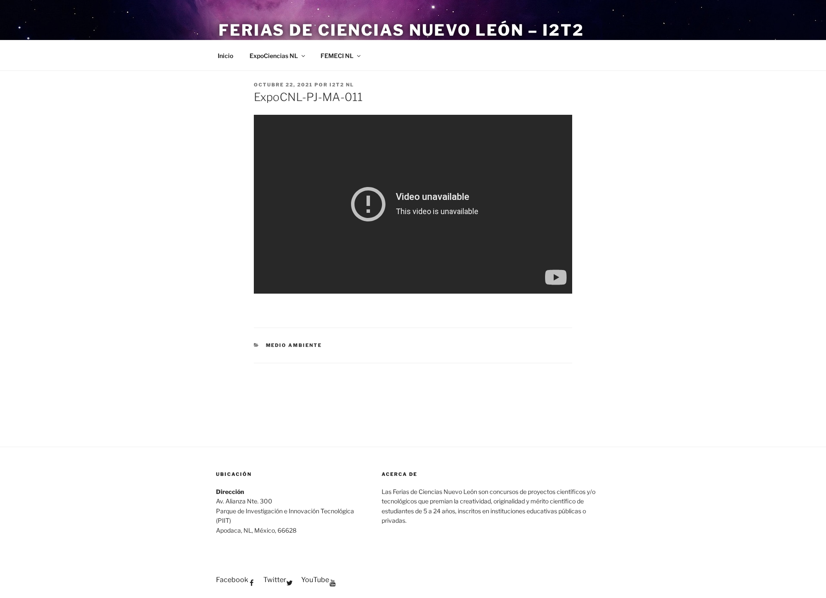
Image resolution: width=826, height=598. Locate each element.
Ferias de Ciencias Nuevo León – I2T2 (401, 30)
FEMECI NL (337, 55)
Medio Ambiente (294, 345)
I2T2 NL (342, 85)
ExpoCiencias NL (274, 55)
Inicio (225, 55)
